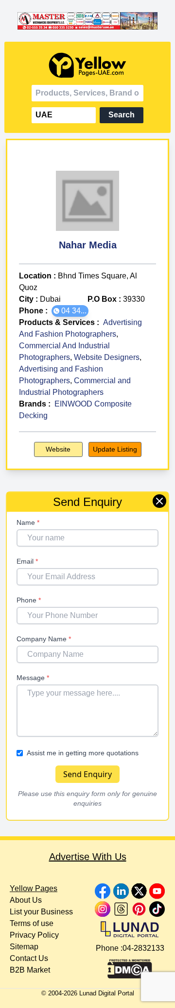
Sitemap (24, 947)
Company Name (44, 639)
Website (58, 449)
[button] (70, 311)
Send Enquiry (87, 774)
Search (121, 115)
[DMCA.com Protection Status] (129, 966)
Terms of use (31, 923)
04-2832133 (143, 948)
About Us (26, 900)
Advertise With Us (87, 856)
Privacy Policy (34, 935)
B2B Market (30, 970)
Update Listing (115, 449)
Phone (29, 600)
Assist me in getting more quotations (83, 753)
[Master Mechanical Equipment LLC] (88, 21)
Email (27, 561)
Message (33, 678)
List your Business (41, 912)
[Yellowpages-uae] (87, 65)
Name (28, 522)
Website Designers (107, 357)
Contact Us (29, 958)
